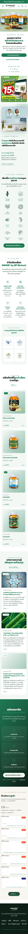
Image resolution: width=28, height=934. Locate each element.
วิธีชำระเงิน (16, 920)
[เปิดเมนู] (2, 6)
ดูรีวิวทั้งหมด (13, 894)
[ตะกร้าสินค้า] (22, 6)
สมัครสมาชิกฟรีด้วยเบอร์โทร (13, 775)
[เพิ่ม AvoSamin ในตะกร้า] (23, 511)
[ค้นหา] (18, 6)
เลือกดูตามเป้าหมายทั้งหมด (13, 245)
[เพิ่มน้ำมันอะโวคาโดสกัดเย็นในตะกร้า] (23, 432)
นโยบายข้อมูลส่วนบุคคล (14, 924)
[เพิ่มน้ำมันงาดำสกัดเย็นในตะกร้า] (23, 393)
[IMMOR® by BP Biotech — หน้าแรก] (10, 6)
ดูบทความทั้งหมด (13, 567)
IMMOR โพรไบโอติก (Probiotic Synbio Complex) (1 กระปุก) (17, 825)
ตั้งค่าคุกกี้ (24, 924)
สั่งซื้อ (9, 920)
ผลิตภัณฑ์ (4, 920)
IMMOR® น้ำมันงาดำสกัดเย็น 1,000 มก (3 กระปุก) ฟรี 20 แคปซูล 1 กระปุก (15, 852)
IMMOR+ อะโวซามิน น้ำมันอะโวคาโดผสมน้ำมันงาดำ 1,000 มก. (16, 887)
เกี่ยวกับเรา (23, 920)
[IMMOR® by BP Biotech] (14, 909)
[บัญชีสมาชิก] (25, 6)
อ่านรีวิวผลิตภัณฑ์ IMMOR (13, 59)
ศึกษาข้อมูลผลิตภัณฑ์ (13, 55)
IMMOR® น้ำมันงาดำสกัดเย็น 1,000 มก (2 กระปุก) (18, 863)
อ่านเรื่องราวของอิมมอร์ (7, 164)
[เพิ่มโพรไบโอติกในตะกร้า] (23, 472)
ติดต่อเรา (4, 924)
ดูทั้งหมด (13, 385)
